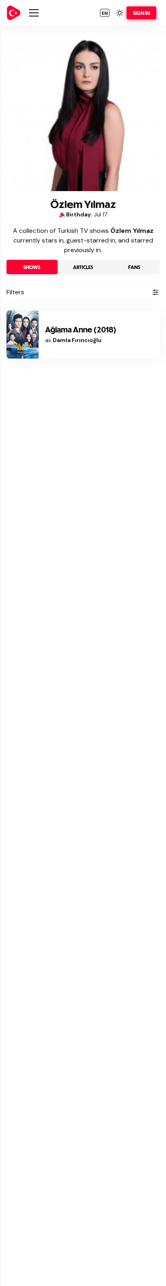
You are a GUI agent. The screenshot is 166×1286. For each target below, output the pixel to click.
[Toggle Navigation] (34, 12)
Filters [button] (15, 292)
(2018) (80, 329)
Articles (83, 267)
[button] (105, 13)
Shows (31, 267)
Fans (134, 267)
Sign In (141, 13)
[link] (13, 13)
